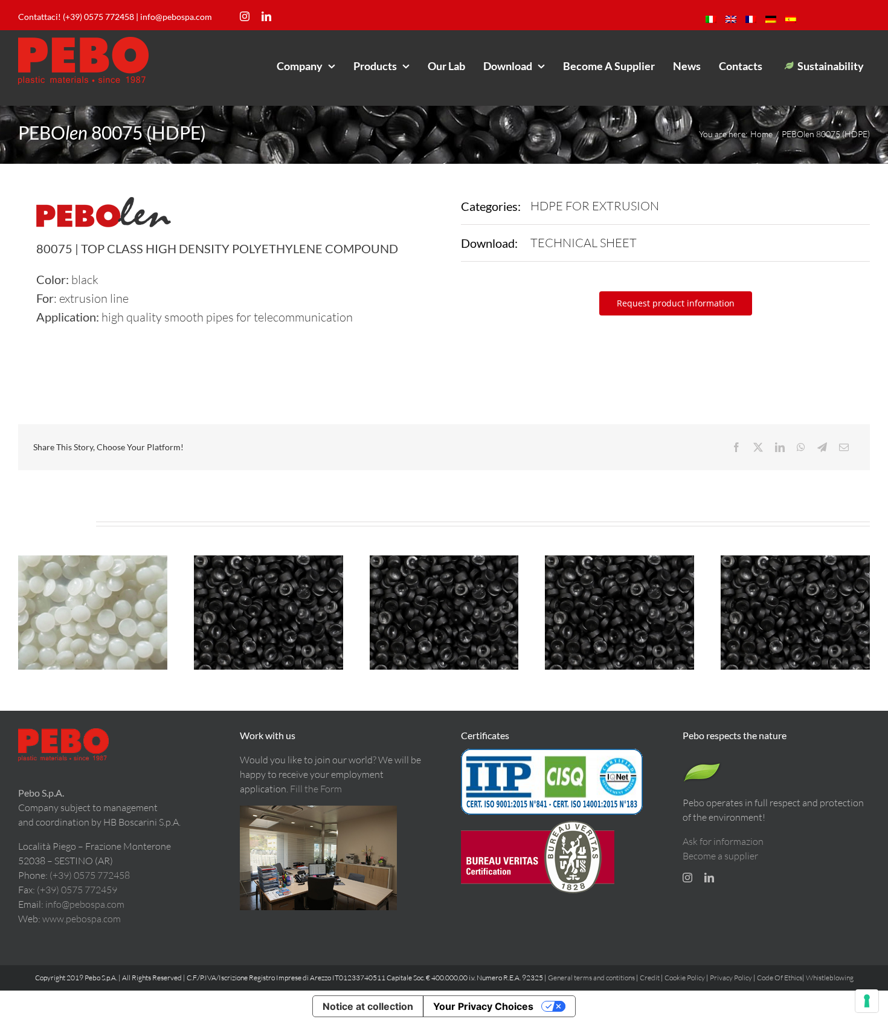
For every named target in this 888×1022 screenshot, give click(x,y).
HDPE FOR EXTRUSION (594, 205)
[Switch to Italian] (711, 19)
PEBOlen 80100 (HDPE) (268, 602)
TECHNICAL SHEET (583, 242)
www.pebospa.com (81, 919)
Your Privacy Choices (483, 1006)
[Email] (844, 447)
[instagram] (244, 16)
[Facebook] (736, 447)
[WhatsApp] (801, 447)
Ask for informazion (723, 841)
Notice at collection (368, 1006)
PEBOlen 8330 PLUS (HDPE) (620, 602)
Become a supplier (720, 856)
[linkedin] (266, 16)
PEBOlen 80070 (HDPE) (444, 602)
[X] (758, 447)
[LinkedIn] (780, 447)
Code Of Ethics (779, 977)
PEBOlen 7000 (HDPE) (92, 602)
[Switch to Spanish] (790, 19)
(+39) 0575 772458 (90, 875)
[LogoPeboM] (83, 42)
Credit (650, 977)
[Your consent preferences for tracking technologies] (866, 1000)
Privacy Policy (731, 977)
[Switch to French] (750, 19)
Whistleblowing (830, 977)
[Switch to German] (770, 19)
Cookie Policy (684, 977)
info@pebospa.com (176, 16)
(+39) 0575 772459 (77, 890)
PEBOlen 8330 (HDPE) (795, 602)
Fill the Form (316, 789)
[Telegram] (822, 447)
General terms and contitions (591, 977)
